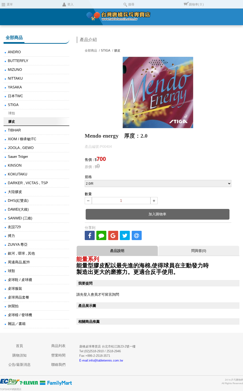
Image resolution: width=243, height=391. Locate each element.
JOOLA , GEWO (21, 148)
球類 (11, 271)
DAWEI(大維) (18, 209)
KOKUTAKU (17, 174)
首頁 (19, 346)
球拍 (11, 113)
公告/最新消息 (19, 364)
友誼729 (14, 227)
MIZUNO (15, 70)
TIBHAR (14, 130)
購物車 (196, 4)
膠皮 (11, 121)
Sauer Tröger (18, 156)
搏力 (11, 236)
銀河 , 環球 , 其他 (21, 253)
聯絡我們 (58, 364)
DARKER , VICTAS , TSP (28, 183)
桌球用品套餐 (18, 297)
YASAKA (15, 87)
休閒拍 (13, 306)
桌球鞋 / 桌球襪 (20, 280)
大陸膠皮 (15, 192)
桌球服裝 (15, 288)
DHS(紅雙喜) (18, 200)
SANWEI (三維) (20, 218)
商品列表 (58, 346)
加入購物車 (157, 214)
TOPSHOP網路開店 (10, 389)
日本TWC (15, 96)
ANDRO (14, 52)
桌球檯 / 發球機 (20, 315)
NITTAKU (15, 78)
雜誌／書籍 (17, 324)
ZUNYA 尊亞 (18, 244)
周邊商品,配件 (19, 262)
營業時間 (58, 355)
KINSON (15, 165)
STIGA (13, 105)
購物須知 (19, 355)
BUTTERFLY (18, 61)
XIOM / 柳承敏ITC (22, 139)
